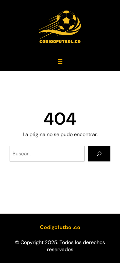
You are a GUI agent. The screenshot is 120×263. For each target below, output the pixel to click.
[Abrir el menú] (60, 61)
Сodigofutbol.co (60, 227)
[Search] (99, 153)
